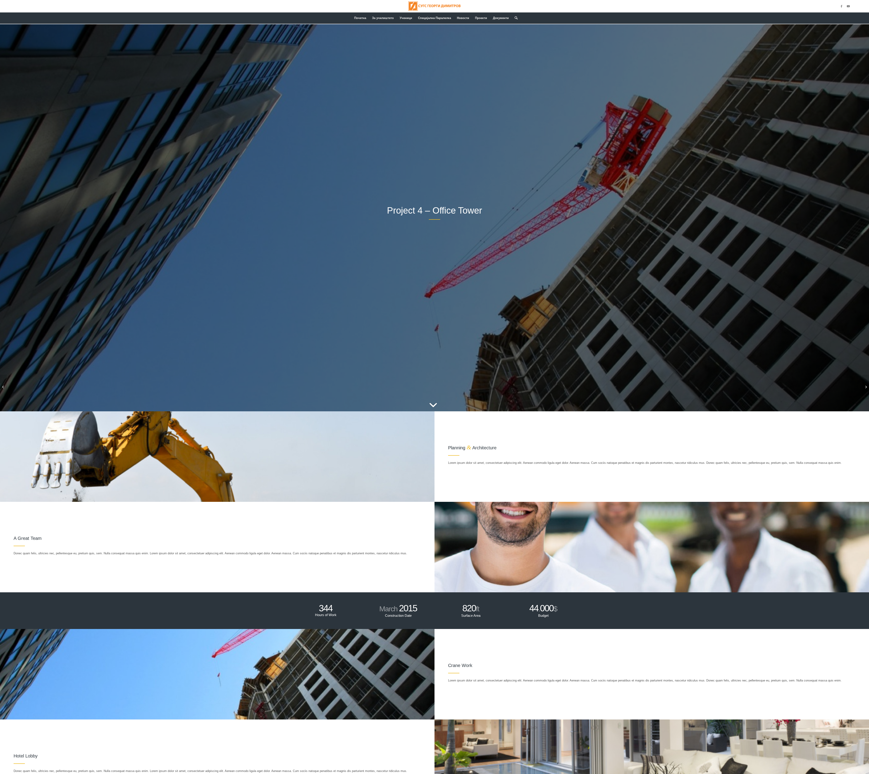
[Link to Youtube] (848, 6)
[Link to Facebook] (841, 6)
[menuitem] (360, 18)
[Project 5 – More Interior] (865, 387)
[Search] (515, 18)
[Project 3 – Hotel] (3, 387)
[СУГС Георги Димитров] (434, 6)
